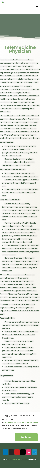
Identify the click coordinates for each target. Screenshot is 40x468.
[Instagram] (11, 452)
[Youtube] (17, 452)
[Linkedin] (5, 452)
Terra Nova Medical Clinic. (16, 459)
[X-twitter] (23, 452)
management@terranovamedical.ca (21, 422)
